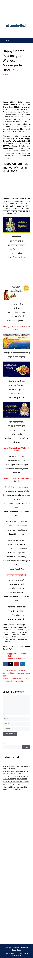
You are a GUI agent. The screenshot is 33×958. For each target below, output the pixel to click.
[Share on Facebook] (5, 664)
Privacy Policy (16, 950)
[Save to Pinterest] (16, 664)
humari (15, 647)
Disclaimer (24, 947)
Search (5, 744)
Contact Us (16, 947)
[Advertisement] (16, 865)
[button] (28, 40)
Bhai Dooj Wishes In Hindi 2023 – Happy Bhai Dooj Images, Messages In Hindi (16, 673)
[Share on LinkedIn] (22, 664)
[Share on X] (10, 664)
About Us (8, 947)
